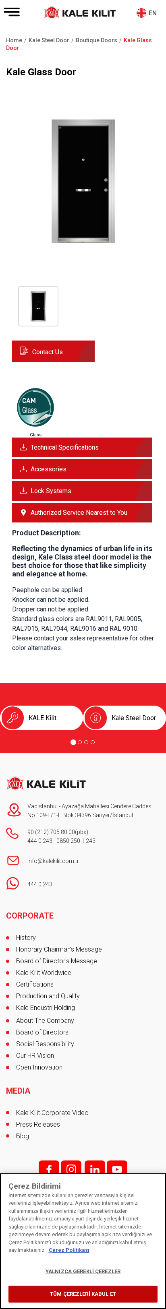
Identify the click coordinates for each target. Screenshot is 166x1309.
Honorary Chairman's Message (59, 949)
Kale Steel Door (134, 718)
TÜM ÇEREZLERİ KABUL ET (83, 1294)
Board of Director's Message (56, 961)
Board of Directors (42, 1032)
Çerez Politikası (69, 1250)
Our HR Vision (35, 1055)
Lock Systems (51, 491)
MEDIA (18, 1091)
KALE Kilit (42, 718)
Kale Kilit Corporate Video (52, 1113)
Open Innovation (39, 1067)
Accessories (48, 469)
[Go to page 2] (80, 742)
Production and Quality (48, 996)
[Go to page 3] (86, 742)
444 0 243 (39, 841)
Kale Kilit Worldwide (43, 973)
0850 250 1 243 (75, 841)
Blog (22, 1136)
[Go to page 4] (93, 742)
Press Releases (38, 1124)
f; (49, 1169)
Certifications (35, 984)
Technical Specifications (65, 447)
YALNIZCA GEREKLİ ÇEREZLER (83, 1271)
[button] (83, 250)
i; (71, 1169)
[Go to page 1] (73, 742)
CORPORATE (30, 916)
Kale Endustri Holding (45, 1008)
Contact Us (47, 352)
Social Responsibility (45, 1044)
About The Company (45, 1020)
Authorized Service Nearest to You (79, 512)
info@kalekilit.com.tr (53, 861)
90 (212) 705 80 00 (51, 832)
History (26, 937)
